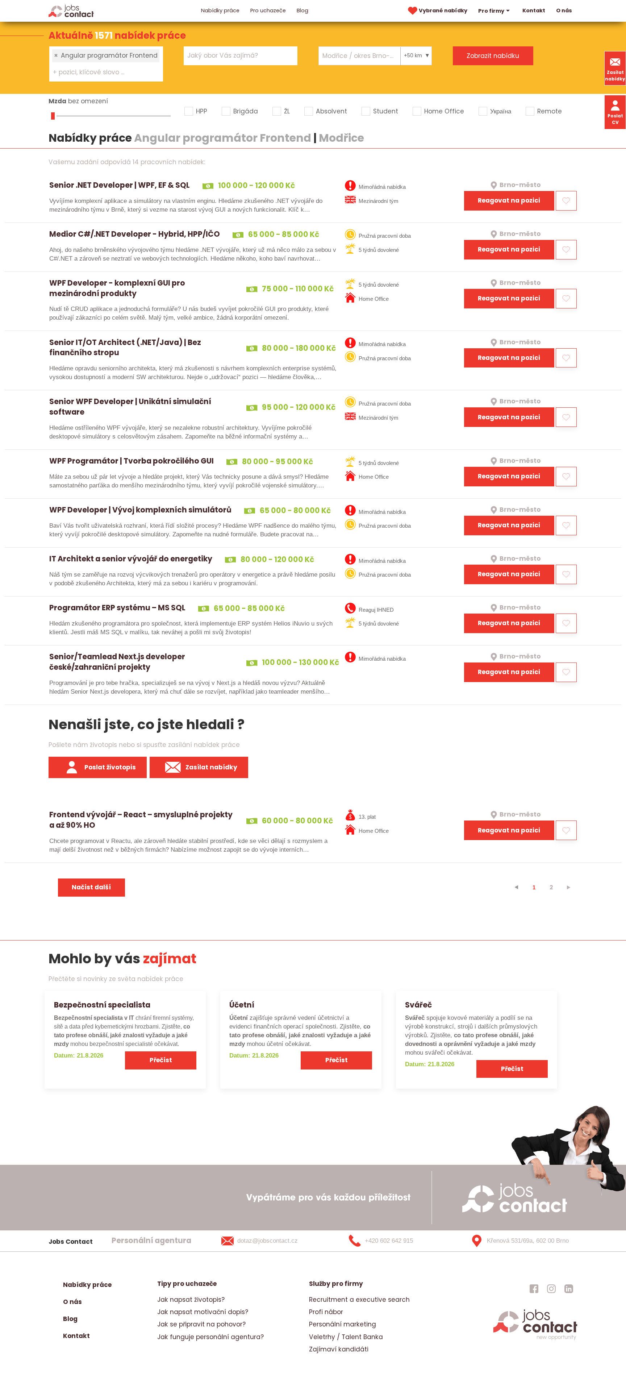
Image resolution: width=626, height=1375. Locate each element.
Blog (302, 10)
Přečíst (161, 1060)
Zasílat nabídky (615, 75)
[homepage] (535, 1339)
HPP (201, 111)
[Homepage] (71, 10)
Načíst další (91, 887)
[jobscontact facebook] (534, 1288)
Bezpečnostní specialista (102, 1005)
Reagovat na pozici (509, 200)
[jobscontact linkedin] (568, 1288)
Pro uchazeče (268, 10)
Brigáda (245, 111)
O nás (564, 10)
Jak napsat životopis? (191, 1299)
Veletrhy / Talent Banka (346, 1337)
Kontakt (533, 10)
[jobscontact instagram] (551, 1288)
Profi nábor (326, 1312)
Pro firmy (491, 10)
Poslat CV (615, 119)
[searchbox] (101, 72)
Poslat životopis (110, 767)
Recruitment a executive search (359, 1299)
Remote (549, 111)
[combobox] (106, 63)
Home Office (444, 111)
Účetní (241, 1005)
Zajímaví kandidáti (338, 1349)
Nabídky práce (220, 10)
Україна (500, 111)
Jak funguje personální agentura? (210, 1337)
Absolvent (331, 111)
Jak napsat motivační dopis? (202, 1312)
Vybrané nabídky (443, 10)
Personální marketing (342, 1324)
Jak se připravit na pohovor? (201, 1324)
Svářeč (418, 1005)
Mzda (57, 101)
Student (385, 111)
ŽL (287, 111)
